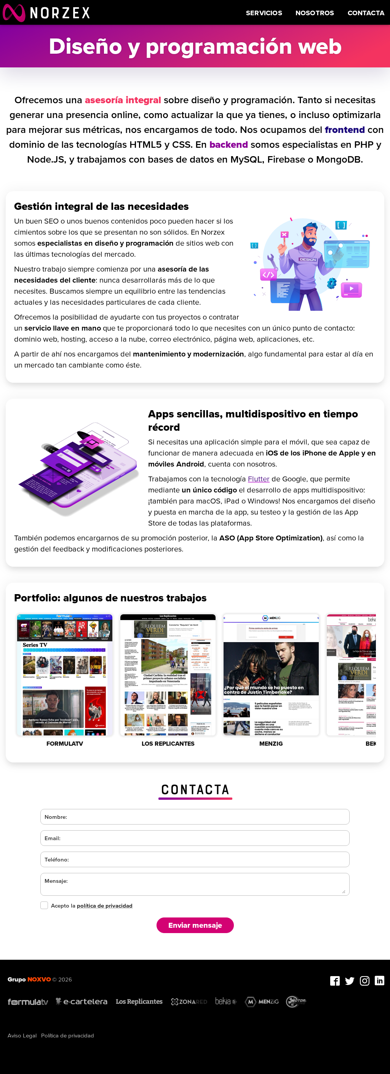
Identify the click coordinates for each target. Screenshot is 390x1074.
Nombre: (56, 816)
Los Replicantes (168, 743)
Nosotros (315, 13)
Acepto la (92, 905)
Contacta (366, 13)
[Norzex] (14, 12)
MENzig (271, 743)
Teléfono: (57, 859)
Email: (53, 838)
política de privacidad (105, 905)
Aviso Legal (22, 1035)
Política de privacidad (67, 1035)
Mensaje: (56, 880)
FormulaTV (64, 743)
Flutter (259, 479)
